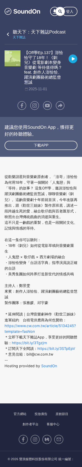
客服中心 (53, 424)
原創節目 (62, 414)
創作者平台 (30, 424)
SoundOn (49, 366)
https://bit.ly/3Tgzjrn (29, 343)
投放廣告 (41, 414)
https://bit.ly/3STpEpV (56, 348)
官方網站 (20, 414)
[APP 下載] (54, 11)
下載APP (41, 145)
